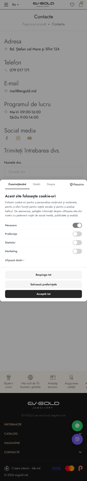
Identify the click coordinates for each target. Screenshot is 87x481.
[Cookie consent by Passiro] (77, 184)
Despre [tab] (51, 184)
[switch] (77, 225)
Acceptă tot (43, 294)
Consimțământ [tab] (17, 184)
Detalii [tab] (36, 184)
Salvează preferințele (43, 284)
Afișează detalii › (14, 260)
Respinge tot (43, 275)
